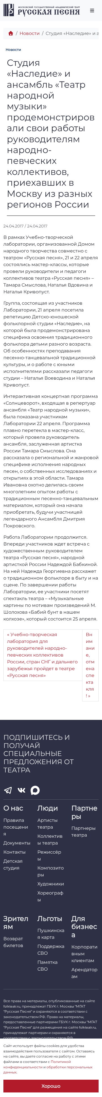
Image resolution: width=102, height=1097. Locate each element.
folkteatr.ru (11, 1006)
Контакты (14, 852)
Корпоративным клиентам (84, 953)
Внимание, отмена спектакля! (90, 665)
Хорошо (51, 1086)
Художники (50, 884)
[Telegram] (7, 790)
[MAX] (35, 790)
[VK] (21, 790)
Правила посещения (15, 827)
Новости (30, 33)
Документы (17, 843)
